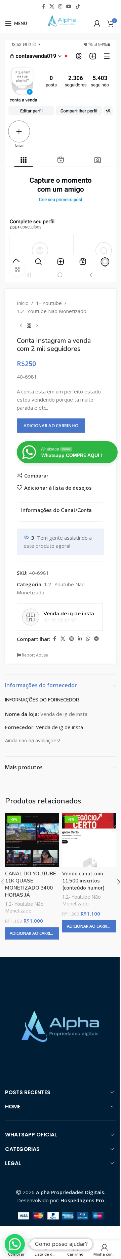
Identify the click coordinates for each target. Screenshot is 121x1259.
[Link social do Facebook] (43, 6)
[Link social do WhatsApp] (88, 638)
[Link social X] (51, 6)
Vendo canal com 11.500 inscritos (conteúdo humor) (83, 880)
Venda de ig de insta (59, 727)
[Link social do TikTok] (78, 6)
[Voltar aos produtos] (29, 326)
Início (23, 303)
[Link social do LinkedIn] (80, 638)
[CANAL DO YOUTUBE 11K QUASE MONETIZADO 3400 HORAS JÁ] (32, 840)
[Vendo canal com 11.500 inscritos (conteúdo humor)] (89, 840)
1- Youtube (49, 303)
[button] (15, 1244)
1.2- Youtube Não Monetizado (51, 311)
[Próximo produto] (37, 326)
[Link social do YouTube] (69, 6)
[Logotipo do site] (60, 22)
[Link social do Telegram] (96, 638)
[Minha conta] (97, 23)
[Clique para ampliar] (17, 269)
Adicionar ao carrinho (51, 425)
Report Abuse (34, 655)
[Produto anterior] (21, 326)
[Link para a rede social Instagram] (60, 6)
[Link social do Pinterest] (71, 638)
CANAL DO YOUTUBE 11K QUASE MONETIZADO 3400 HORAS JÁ (30, 884)
